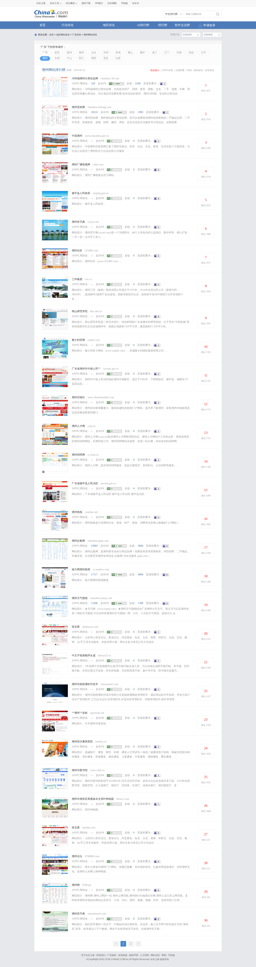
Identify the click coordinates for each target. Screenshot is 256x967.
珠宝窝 (76, 626)
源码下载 (86, 3)
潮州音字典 (78, 221)
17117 (94, 574)
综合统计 (154, 70)
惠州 (69, 52)
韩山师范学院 (80, 311)
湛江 (154, 52)
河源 (179, 52)
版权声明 (133, 955)
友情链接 (122, 955)
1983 (140, 112)
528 (93, 83)
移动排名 (198, 70)
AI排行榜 (143, 25)
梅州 (81, 52)
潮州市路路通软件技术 (85, 684)
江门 (166, 52)
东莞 (57, 58)
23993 (94, 545)
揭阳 (93, 58)
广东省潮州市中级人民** (86, 368)
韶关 (57, 52)
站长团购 (112, 3)
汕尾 (118, 58)
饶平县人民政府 (81, 193)
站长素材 (70, 3)
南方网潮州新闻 (81, 569)
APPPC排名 (167, 70)
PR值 (189, 70)
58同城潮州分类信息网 (85, 78)
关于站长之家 (88, 955)
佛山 (130, 52)
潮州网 (76, 885)
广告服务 (111, 955)
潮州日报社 (78, 397)
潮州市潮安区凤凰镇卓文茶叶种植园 (93, 799)
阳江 (81, 58)
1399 (140, 603)
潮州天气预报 (80, 598)
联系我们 (101, 955)
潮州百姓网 (78, 107)
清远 (191, 52)
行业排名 (68, 25)
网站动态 (155, 955)
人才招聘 (144, 955)
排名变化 (209, 70)
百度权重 (179, 70)
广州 (45, 52)
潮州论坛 (77, 856)
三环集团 (77, 279)
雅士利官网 (78, 340)
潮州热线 (77, 512)
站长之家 (41, 3)
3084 (140, 545)
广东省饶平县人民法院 (85, 483)
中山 (69, 58)
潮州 (45, 58)
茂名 (106, 58)
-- (92, 140)
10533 (94, 112)
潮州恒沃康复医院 (82, 741)
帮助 (164, 955)
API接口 (99, 3)
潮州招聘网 (78, 454)
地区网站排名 (63, 34)
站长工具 (54, 3)
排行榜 (162, 25)
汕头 (93, 52)
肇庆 (142, 52)
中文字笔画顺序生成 (83, 655)
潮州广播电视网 (81, 164)
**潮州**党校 (80, 712)
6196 (138, 83)
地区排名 (109, 25)
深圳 (106, 52)
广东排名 (76, 34)
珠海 (118, 52)
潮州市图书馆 (80, 770)
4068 (140, 574)
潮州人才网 (78, 426)
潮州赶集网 (78, 540)
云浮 (203, 52)
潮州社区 (77, 250)
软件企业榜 (182, 25)
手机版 (171, 955)
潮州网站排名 (90, 34)
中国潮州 (77, 135)
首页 (43, 25)
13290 (94, 603)
